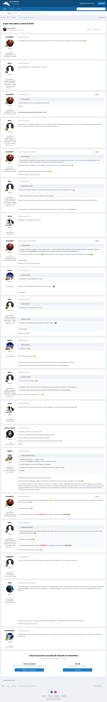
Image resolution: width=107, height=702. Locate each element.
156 (10, 442)
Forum (9, 13)
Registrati (101, 3)
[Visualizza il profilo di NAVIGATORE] (10, 636)
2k (10, 78)
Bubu (10, 63)
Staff (22, 13)
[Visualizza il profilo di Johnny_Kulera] (10, 434)
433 (10, 645)
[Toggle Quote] (20, 99)
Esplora (5, 9)
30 (10, 597)
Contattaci (57, 696)
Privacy (50, 696)
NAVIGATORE (9, 631)
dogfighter (9, 557)
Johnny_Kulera (9, 428)
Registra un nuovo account (29, 670)
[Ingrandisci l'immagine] (85, 40)
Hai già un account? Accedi (87, 3)
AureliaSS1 (12, 28)
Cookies (63, 696)
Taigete (9, 451)
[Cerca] (104, 9)
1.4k (10, 285)
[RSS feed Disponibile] (104, 686)
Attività (11, 9)
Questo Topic (97, 8)
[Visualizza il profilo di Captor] (10, 276)
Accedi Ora (78, 670)
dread (10, 216)
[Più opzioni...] (102, 37)
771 (10, 571)
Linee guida (39, 13)
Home (3, 13)
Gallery (16, 13)
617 (10, 465)
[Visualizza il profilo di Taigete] (10, 457)
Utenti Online (29, 13)
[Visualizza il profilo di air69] (10, 589)
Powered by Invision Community (53, 699)
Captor (9, 270)
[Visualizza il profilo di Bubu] (10, 69)
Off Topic (20, 30)
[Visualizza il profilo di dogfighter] (10, 562)
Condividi (88, 29)
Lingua (44, 696)
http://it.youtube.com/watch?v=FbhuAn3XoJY (30, 112)
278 (10, 51)
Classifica (18, 9)
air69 (10, 583)
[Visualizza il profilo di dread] (10, 222)
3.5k (10, 230)
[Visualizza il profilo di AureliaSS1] (5, 29)
